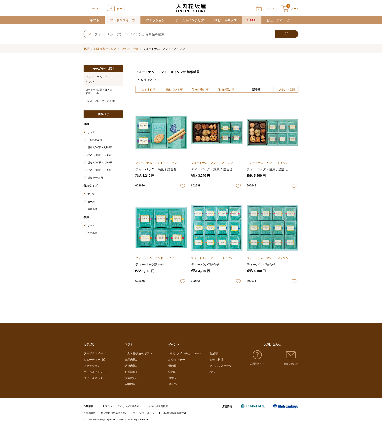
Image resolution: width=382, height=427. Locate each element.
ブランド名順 (286, 89)
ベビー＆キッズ (225, 20)
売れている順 (174, 89)
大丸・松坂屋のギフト (138, 353)
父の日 (172, 372)
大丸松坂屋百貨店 (158, 406)
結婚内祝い (131, 366)
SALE (251, 20)
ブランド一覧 (129, 49)
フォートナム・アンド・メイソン (102, 79)
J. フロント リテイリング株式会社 (121, 406)
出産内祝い (131, 359)
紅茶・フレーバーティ (101, 100)
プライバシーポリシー (145, 412)
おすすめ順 (148, 89)
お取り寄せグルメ (105, 49)
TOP (86, 49)
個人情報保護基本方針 (174, 412)
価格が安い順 (200, 89)
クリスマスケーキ (221, 366)
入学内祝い (131, 384)
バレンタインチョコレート (185, 353)
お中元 (172, 378)
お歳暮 (214, 353)
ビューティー (276, 20)
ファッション (155, 20)
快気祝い (130, 378)
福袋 (212, 372)
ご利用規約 (90, 412)
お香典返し (131, 372)
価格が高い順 (226, 89)
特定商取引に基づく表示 (114, 412)
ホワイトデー (176, 359)
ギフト (94, 20)
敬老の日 (173, 384)
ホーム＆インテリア (189, 20)
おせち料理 (216, 359)
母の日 (172, 366)
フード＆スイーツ (122, 20)
